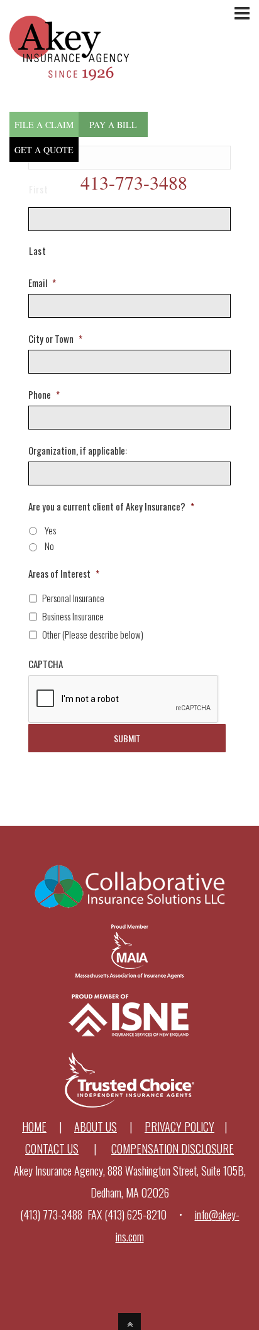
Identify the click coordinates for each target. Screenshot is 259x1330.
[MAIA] (130, 975)
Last (38, 250)
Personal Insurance (73, 598)
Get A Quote (44, 150)
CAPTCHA (45, 664)
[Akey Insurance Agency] (69, 69)
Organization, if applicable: (77, 451)
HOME (34, 1126)
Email (42, 283)
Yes (50, 530)
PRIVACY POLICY (179, 1126)
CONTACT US (52, 1148)
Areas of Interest (63, 574)
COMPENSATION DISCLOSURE (172, 1148)
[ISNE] (130, 1040)
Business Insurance (73, 616)
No (49, 546)
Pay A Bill (113, 125)
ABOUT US (95, 1126)
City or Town (55, 339)
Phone (44, 395)
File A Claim (44, 125)
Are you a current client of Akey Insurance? (111, 506)
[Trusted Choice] (130, 1104)
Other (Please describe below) (92, 634)
